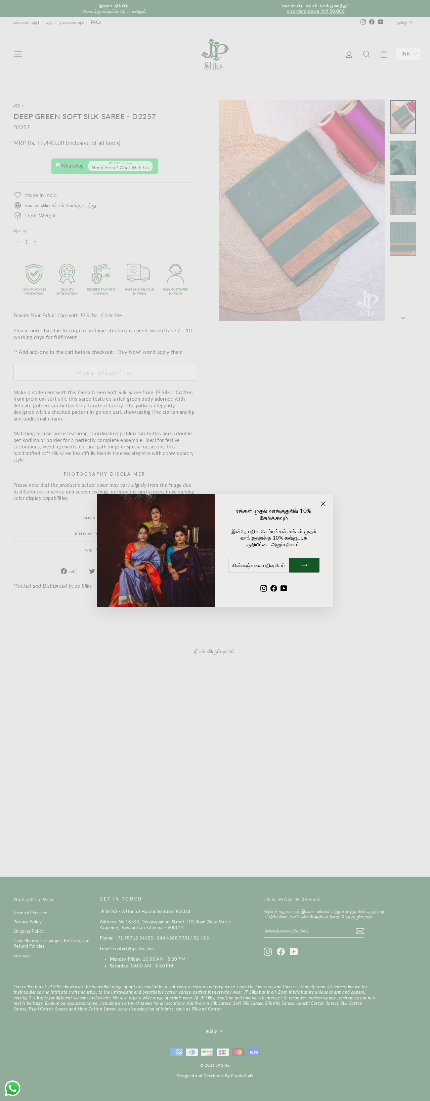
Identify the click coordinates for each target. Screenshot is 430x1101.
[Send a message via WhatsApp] (12, 1088)
